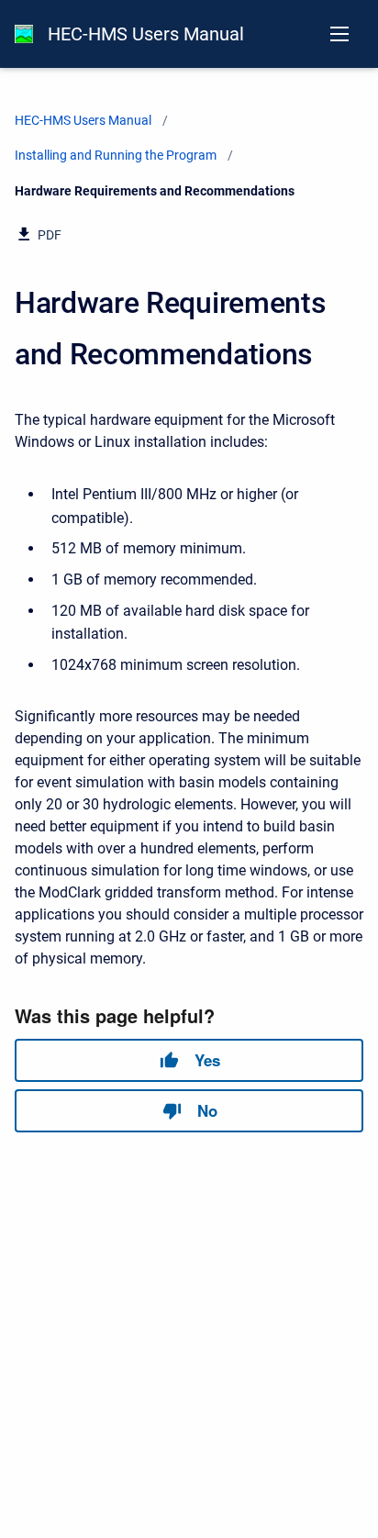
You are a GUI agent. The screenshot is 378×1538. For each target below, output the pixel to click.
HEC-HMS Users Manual (146, 34)
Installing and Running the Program (116, 155)
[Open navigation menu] (339, 34)
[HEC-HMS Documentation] (24, 34)
